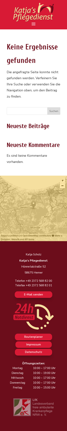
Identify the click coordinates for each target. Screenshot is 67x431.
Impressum (33, 344)
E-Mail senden (33, 294)
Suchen (53, 111)
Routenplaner (33, 337)
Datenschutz (33, 352)
